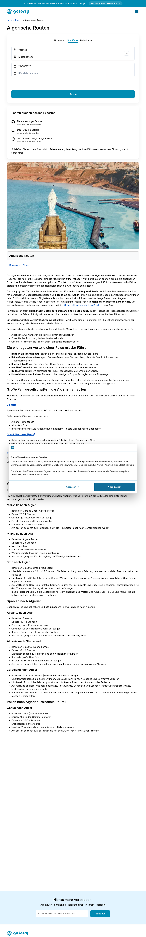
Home (9, 20)
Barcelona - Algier (19, 265)
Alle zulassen (114, 487)
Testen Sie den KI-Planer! (104, 3)
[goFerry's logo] (19, 11)
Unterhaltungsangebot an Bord (81, 305)
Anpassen (71, 487)
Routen (18, 20)
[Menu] (136, 11)
